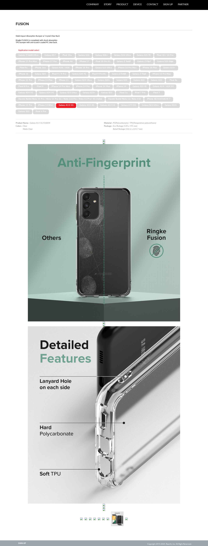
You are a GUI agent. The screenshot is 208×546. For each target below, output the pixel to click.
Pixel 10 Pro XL (103, 61)
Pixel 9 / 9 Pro (59, 74)
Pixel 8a (173, 80)
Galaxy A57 (50, 55)
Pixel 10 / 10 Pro (165, 55)
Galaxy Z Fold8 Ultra (28, 55)
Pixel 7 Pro (140, 93)
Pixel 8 (40, 86)
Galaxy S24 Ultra (83, 80)
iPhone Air (68, 61)
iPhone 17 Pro (50, 61)
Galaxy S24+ (104, 80)
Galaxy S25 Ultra (103, 68)
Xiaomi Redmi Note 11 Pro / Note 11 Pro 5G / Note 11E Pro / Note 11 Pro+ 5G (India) (60, 99)
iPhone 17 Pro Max (27, 61)
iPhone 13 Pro (25, 105)
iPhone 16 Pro (82, 68)
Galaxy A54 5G (25, 93)
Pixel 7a (123, 93)
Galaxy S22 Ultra (150, 105)
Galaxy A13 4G (86, 105)
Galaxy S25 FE (144, 55)
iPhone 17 (84, 61)
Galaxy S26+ (101, 55)
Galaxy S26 (84, 55)
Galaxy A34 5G (46, 93)
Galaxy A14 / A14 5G (163, 86)
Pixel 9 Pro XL (99, 74)
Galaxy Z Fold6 (119, 74)
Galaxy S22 (24, 111)
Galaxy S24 (121, 80)
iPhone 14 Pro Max (60, 86)
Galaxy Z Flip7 (144, 61)
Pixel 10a (67, 55)
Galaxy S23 (106, 93)
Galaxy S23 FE (140, 86)
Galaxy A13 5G (66, 105)
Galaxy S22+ (171, 105)
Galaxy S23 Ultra (68, 93)
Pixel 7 (156, 93)
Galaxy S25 (40, 74)
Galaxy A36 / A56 (61, 68)
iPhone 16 (23, 74)
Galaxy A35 (156, 80)
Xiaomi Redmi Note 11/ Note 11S (124, 99)
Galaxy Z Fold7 (124, 61)
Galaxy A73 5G (128, 105)
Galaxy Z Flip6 (139, 74)
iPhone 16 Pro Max (127, 68)
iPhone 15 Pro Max (161, 74)
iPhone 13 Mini (45, 105)
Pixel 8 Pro (23, 86)
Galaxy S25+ (169, 68)
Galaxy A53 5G (107, 105)
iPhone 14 (121, 86)
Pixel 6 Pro (41, 111)
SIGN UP (22, 543)
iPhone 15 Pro (25, 80)
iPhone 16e (40, 68)
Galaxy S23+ (89, 93)
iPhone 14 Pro (83, 86)
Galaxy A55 (139, 80)
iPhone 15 (64, 80)
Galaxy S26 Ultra (122, 55)
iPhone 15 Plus (45, 80)
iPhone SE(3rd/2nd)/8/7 (159, 99)
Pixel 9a (23, 68)
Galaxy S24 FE (79, 74)
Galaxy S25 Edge (165, 61)
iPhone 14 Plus (103, 86)
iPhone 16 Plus (150, 68)
